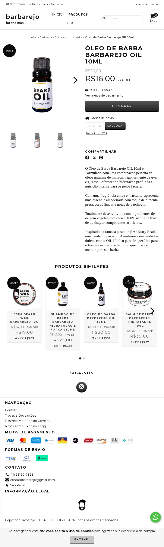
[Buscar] (103, 18)
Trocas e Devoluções (20, 415)
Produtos (78, 14)
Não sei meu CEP (96, 133)
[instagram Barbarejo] (81, 387)
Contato (11, 410)
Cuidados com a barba (68, 37)
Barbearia (46, 37)
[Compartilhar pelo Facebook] (87, 158)
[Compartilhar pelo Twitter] (94, 158)
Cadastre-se (140, 4)
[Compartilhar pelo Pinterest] (101, 158)
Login (154, 4)
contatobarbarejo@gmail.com (47, 4)
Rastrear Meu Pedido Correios (27, 421)
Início (57, 14)
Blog (70, 23)
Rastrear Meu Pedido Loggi (26, 426)
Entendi (82, 539)
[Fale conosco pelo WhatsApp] (155, 517)
